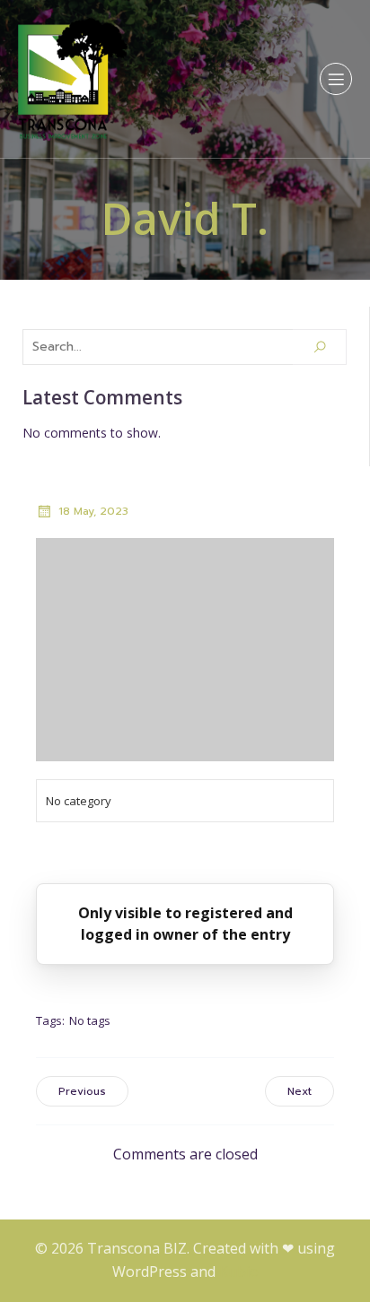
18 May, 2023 (93, 511)
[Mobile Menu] (336, 79)
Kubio (239, 1271)
